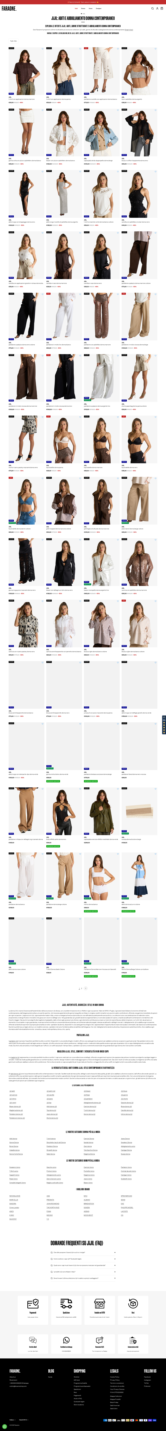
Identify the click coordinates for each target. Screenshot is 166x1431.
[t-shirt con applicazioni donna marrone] (26, 71)
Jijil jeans (50, 1099)
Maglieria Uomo (89, 1175)
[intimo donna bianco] (102, 876)
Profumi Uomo (51, 1171)
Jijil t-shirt (12, 1103)
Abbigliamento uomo (128, 1146)
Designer (98, 8)
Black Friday (114, 1402)
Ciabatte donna (14, 1150)
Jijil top (49, 1103)
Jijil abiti (12, 1091)
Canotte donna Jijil (127, 1110)
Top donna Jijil (51, 1110)
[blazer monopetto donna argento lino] (102, 562)
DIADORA (12, 1204)
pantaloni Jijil (13, 1041)
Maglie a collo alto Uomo (55, 1183)
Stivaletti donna (52, 1150)
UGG (48, 1196)
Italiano (12, 1420)
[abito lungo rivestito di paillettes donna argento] (64, 194)
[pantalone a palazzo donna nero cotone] (26, 316)
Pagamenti (77, 1395)
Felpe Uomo (13, 1179)
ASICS (11, 1211)
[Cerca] (152, 8)
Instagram (147, 1380)
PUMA (49, 1211)
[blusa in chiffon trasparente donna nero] (139, 132)
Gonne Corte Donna (16, 1154)
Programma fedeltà (80, 1383)
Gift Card (77, 1380)
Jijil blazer (87, 1091)
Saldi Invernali (115, 1405)
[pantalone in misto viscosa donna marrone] (26, 378)
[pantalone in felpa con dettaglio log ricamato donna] (26, 811)
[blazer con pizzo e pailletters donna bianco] (64, 132)
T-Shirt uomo (13, 1171)
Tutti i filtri (13, 41)
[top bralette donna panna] (64, 439)
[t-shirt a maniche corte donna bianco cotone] (102, 194)
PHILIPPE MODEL (127, 1207)
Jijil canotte (50, 1095)
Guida (50, 1377)
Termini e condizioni (117, 1383)
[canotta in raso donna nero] (102, 255)
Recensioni (13, 1380)
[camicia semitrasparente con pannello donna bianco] (64, 623)
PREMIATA (50, 1200)
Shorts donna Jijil (52, 1118)
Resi (75, 1392)
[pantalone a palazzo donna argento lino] (102, 378)
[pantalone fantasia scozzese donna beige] (102, 746)
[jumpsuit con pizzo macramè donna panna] (102, 685)
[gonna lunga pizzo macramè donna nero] (26, 562)
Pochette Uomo (89, 1171)
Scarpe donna (125, 1154)
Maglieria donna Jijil (16, 1110)
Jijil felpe (87, 1095)
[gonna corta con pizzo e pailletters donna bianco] (26, 132)
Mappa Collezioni (116, 1396)
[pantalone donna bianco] (26, 876)
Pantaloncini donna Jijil (17, 1118)
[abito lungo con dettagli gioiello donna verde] (139, 685)
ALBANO (87, 1200)
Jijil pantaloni (88, 1099)
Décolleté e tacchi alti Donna (56, 1142)
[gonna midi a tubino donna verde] (64, 746)
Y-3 (48, 1219)
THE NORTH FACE (53, 1207)
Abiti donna (13, 1139)
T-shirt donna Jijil (89, 1110)
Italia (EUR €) (23, 1420)
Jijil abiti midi (51, 1091)
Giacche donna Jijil (127, 1103)
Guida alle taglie (79, 1402)
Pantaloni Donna (52, 1146)
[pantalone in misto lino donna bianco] (64, 316)
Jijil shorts (124, 1099)
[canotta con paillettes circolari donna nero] (139, 194)
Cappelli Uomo (14, 1175)
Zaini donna (88, 1146)
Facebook (147, 1377)
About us (13, 1377)
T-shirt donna (51, 1139)
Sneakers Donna (126, 1142)
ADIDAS (86, 1211)
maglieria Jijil (15, 1057)
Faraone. (17, 1425)
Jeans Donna (125, 1139)
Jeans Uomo (88, 1179)
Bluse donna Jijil (126, 1106)
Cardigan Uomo (126, 1175)
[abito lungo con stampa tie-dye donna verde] (26, 746)
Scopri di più (129, 30)
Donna (83, 8)
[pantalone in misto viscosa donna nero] (64, 378)
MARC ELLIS (13, 1200)
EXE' (122, 1204)
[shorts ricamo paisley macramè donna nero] (26, 439)
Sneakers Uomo (14, 1167)
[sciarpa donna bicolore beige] (139, 811)
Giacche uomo (51, 1167)
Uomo (90, 8)
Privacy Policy (115, 1380)
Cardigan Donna (126, 1150)
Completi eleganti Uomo (17, 1183)
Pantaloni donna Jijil (16, 1114)
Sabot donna (51, 1154)
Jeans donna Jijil (52, 1114)
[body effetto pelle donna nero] (64, 811)
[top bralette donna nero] (139, 439)
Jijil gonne (124, 1095)
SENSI (123, 1200)
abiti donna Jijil (16, 1074)
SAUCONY (13, 1219)
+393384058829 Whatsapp (19, 1383)
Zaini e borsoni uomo (54, 1179)
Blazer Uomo (88, 1183)
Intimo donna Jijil (126, 1114)
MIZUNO (50, 1215)
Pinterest (147, 1386)
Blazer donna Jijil (15, 1106)
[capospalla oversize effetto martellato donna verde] (102, 811)
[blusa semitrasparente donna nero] (64, 685)
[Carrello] (162, 8)
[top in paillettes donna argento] (139, 71)
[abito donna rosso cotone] (26, 941)
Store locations (79, 1405)
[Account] (157, 8)
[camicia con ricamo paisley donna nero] (26, 623)
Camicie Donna (89, 1139)
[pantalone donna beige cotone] (64, 876)
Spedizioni (77, 1389)
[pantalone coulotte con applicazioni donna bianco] (102, 71)
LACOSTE (124, 1211)
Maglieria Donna (89, 1154)
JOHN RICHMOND (53, 1204)
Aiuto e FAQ (78, 1398)
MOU (85, 1196)
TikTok (146, 1383)
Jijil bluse (124, 1091)
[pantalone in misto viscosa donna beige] (139, 316)
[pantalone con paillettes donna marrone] (102, 316)
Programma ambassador (82, 1386)
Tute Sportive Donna (90, 1150)
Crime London (14, 1207)
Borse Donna (13, 1146)
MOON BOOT (88, 1215)
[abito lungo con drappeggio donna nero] (26, 194)
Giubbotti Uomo (126, 1179)
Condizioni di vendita (117, 1386)
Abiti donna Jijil (52, 1106)
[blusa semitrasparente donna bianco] (26, 685)
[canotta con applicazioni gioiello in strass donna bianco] (26, 255)
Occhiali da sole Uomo (128, 1171)
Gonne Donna (14, 1142)
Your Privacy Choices (117, 1389)
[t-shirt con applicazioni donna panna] (64, 71)
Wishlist (76, 1377)
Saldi (76, 8)
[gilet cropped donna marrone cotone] (64, 501)
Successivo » (86, 988)
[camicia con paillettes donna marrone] (139, 562)
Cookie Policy (114, 1377)
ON (122, 1215)
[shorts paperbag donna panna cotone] (139, 378)
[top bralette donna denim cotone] (26, 501)
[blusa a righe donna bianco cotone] (102, 623)
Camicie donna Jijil (90, 1106)
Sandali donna (88, 1142)
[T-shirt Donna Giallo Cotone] (64, 941)
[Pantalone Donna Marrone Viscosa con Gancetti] (102, 941)
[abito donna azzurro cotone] (139, 876)
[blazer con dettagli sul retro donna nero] (64, 562)
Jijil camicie (13, 1095)
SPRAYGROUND (126, 1196)
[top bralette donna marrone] (102, 439)
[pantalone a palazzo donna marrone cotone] (139, 255)
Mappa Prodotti (115, 1399)
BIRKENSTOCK (89, 1204)
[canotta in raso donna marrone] (64, 255)
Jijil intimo (12, 1099)
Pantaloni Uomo (126, 1167)
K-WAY (11, 1215)
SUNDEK (87, 1207)
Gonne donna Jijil (89, 1114)
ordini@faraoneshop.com (18, 1386)
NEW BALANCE (14, 1196)
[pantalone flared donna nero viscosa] (139, 746)
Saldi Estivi (113, 1408)
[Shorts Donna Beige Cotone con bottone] (139, 941)
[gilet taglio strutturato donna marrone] (102, 501)
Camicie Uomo (89, 1167)
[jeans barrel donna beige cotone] (139, 501)
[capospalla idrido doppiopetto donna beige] (102, 132)
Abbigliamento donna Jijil (92, 1103)
